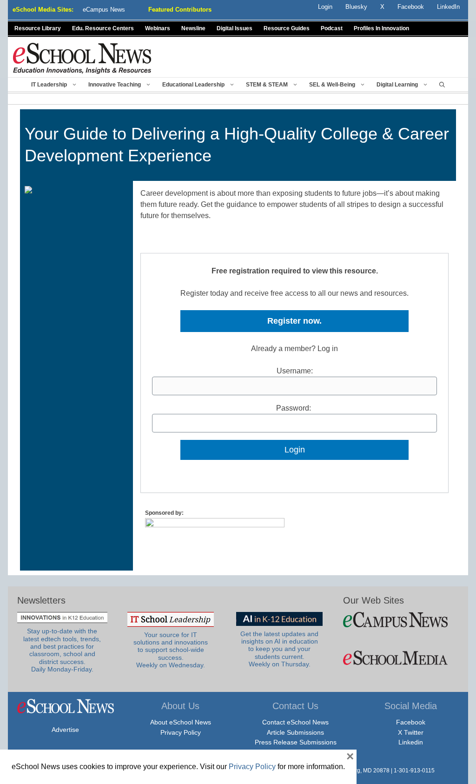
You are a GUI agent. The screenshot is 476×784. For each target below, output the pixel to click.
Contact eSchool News (295, 722)
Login (325, 6)
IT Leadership (49, 84)
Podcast (332, 28)
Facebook (410, 722)
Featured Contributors (180, 9)
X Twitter (410, 732)
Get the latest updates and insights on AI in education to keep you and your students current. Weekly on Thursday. (279, 649)
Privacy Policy (180, 732)
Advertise (65, 729)
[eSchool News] (82, 58)
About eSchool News (180, 722)
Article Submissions (295, 732)
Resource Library (37, 28)
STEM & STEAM (267, 84)
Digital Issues (234, 28)
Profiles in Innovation (381, 28)
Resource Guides (287, 28)
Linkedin (410, 742)
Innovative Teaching (114, 84)
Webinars (157, 28)
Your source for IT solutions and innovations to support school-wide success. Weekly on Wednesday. (170, 650)
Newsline (193, 28)
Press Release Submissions (296, 742)
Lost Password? (294, 465)
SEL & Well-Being (332, 84)
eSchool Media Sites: (43, 9)
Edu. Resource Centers (103, 28)
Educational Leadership (193, 84)
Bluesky (356, 6)
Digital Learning (397, 84)
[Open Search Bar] (442, 85)
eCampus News (104, 9)
